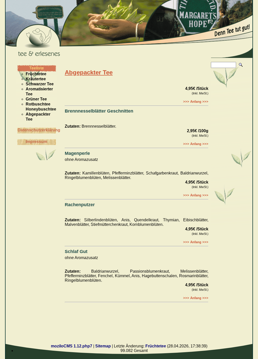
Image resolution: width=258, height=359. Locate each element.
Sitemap (103, 346)
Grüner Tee (36, 99)
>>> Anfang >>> (195, 101)
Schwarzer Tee (40, 84)
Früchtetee (36, 74)
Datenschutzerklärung (37, 130)
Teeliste (36, 68)
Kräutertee (36, 79)
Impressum (36, 141)
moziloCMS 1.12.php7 (71, 346)
